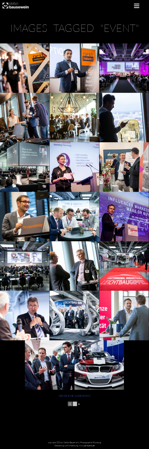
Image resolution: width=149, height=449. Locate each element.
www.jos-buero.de (87, 445)
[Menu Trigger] (137, 6)
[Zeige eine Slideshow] (74, 395)
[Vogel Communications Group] (74, 68)
